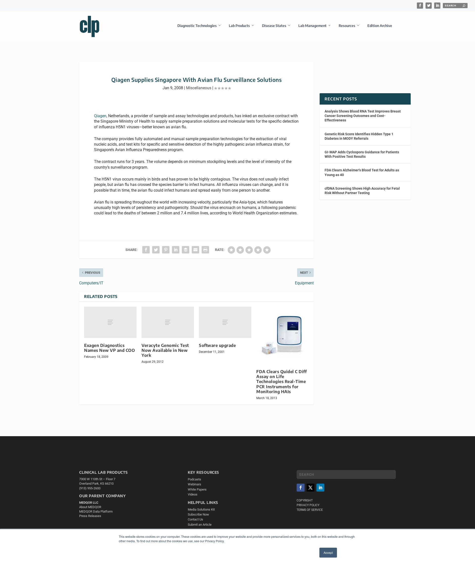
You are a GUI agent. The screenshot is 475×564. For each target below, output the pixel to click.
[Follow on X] (310, 488)
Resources (347, 25)
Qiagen (100, 115)
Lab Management (312, 25)
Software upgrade (217, 345)
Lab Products (239, 25)
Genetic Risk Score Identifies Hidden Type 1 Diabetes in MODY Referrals (359, 136)
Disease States (274, 25)
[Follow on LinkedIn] (320, 488)
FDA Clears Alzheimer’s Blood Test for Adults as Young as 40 (362, 172)
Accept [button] (328, 552)
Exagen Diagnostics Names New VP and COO (109, 348)
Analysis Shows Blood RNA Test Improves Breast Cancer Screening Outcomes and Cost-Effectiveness (363, 115)
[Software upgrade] (225, 322)
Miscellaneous (198, 88)
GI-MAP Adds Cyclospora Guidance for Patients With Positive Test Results (362, 154)
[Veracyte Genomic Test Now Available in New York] (168, 322)
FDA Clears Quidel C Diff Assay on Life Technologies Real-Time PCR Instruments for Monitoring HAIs (281, 381)
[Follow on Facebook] (301, 488)
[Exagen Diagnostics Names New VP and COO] (110, 322)
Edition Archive (379, 25)
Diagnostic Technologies (197, 25)
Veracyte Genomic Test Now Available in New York (165, 350)
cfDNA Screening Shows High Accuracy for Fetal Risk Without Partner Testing (362, 190)
